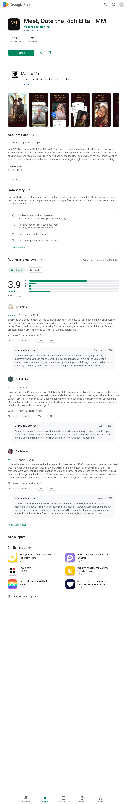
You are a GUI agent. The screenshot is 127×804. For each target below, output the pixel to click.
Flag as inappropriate (23, 596)
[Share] (41, 53)
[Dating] (14, 179)
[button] (17, 110)
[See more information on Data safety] (29, 190)
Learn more (27, 84)
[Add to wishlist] (50, 53)
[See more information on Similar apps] (30, 548)
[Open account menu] (121, 5)
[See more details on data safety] (19, 247)
